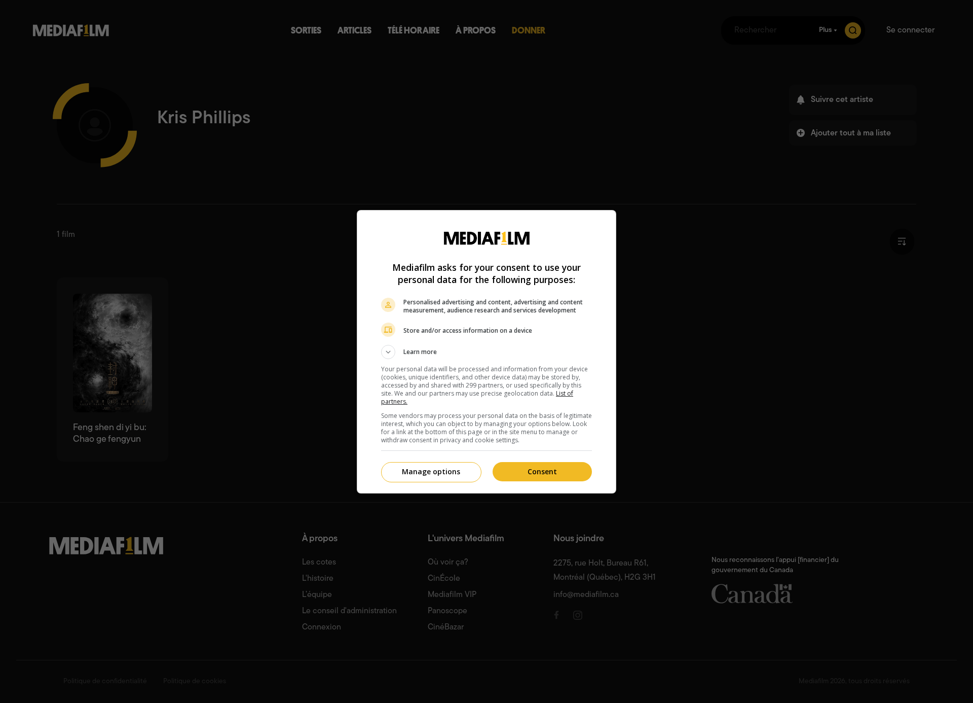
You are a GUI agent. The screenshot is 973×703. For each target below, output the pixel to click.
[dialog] (486, 352)
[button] (486, 352)
